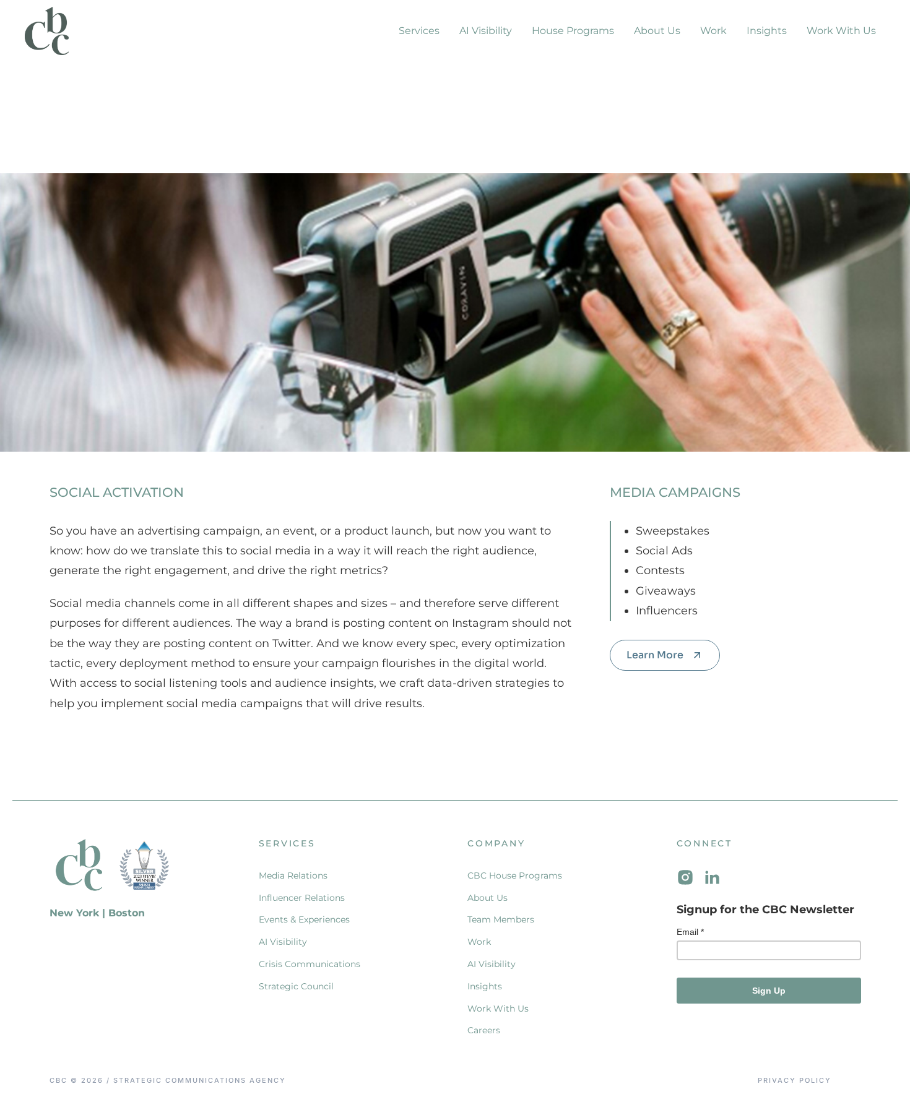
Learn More (654, 654)
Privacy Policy (794, 1081)
